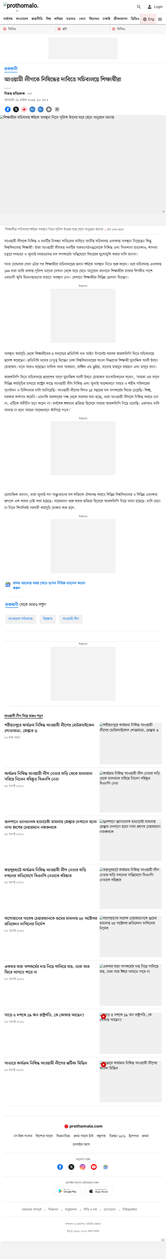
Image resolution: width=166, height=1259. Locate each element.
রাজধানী (11, 69)
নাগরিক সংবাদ (23, 1136)
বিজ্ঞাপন (53, 1210)
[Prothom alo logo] (83, 1127)
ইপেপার (134, 1136)
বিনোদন (94, 19)
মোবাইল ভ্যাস (81, 1144)
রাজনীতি (37, 19)
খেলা (82, 19)
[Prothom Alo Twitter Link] (73, 1167)
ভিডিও (135, 19)
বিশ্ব (48, 19)
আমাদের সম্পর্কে (32, 1210)
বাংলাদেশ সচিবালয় (21, 619)
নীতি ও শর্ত (90, 1210)
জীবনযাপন (121, 19)
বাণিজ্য (58, 19)
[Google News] (105, 1167)
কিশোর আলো (44, 1136)
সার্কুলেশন (71, 1210)
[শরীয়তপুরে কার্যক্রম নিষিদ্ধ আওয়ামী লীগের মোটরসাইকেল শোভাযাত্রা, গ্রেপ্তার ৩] (131, 743)
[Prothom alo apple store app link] (98, 1191)
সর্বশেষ (8, 19)
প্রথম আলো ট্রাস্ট (83, 1136)
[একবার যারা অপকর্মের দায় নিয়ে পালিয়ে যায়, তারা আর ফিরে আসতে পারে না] (131, 984)
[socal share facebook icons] (8, 111)
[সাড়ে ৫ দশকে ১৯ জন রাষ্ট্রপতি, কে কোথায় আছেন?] (131, 1033)
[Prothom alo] (21, 7)
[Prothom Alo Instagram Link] (84, 1167)
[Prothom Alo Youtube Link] (96, 1167)
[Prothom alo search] (139, 7)
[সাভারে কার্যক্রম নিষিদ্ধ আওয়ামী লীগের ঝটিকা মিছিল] (131, 1081)
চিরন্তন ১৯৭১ (117, 1136)
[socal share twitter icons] (17, 111)
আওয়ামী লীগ (71, 619)
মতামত (70, 19)
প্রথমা (145, 1136)
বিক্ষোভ (47, 619)
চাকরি (106, 19)
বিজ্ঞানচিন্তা (63, 1136)
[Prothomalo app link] (67, 1191)
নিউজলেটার (130, 1210)
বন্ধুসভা (101, 1136)
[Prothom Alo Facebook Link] (62, 1167)
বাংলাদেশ (22, 19)
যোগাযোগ (110, 1210)
